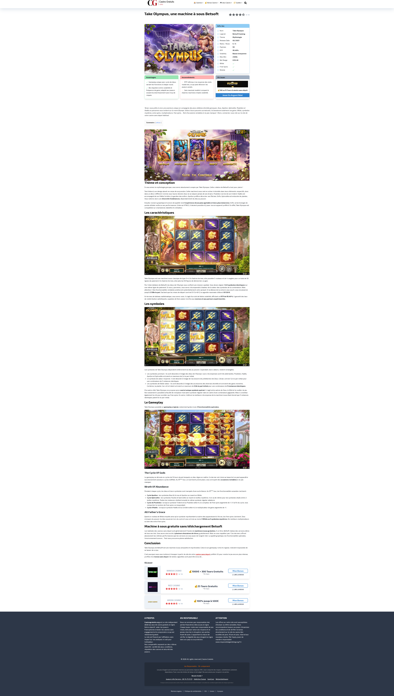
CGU (205, 691)
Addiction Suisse (200, 679)
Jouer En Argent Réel (233, 95)
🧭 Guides (237, 3)
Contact (212, 691)
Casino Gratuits (207, 659)
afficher (158, 122)
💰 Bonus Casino (211, 3)
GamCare (210, 679)
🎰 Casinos (198, 3)
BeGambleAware (222, 679)
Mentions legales (176, 691)
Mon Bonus (238, 571)
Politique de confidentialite (193, 691)
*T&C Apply (206, 574)
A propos (220, 691)
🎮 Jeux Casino (225, 3)
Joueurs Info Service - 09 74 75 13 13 (179, 679)
